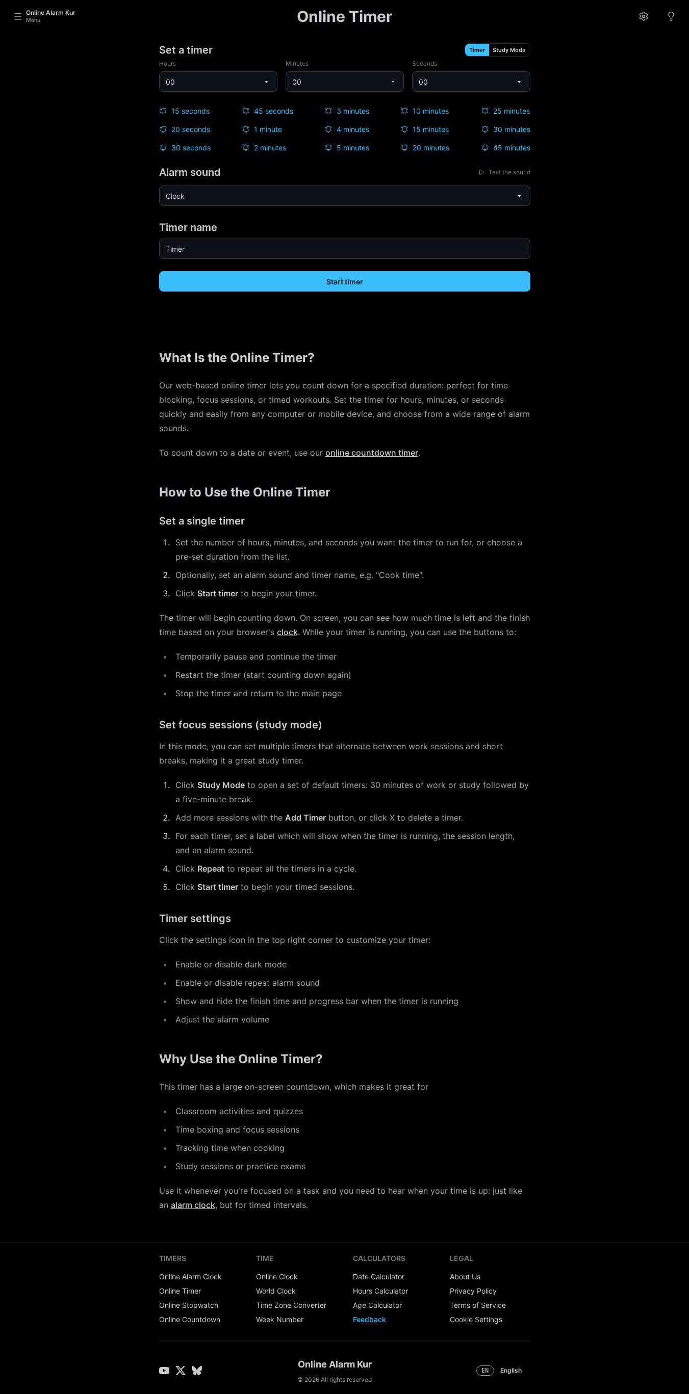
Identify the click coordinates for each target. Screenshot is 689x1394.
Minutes (297, 63)
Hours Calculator (380, 1290)
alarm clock (193, 1205)
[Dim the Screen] (671, 16)
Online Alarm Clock (190, 1276)
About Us (465, 1276)
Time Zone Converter (291, 1305)
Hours (167, 63)
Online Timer (180, 1290)
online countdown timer (371, 453)
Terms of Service (478, 1305)
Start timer (344, 281)
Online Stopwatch (188, 1305)
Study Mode (509, 50)
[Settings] (643, 16)
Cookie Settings (476, 1319)
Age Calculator (377, 1305)
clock (287, 632)
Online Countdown (189, 1319)
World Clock (276, 1290)
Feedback (369, 1319)
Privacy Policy (473, 1290)
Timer (477, 50)
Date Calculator (378, 1276)
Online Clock (277, 1276)
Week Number (279, 1319)
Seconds (424, 63)
